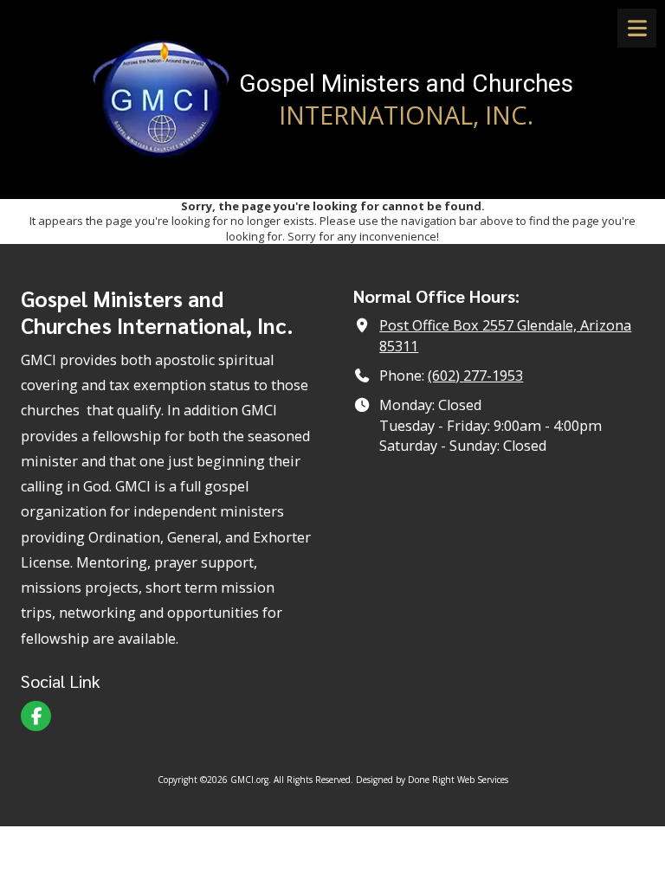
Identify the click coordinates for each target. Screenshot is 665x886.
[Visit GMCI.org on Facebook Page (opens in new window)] (36, 716)
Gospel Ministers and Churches (406, 83)
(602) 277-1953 (475, 375)
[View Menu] (636, 28)
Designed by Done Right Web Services (432, 780)
